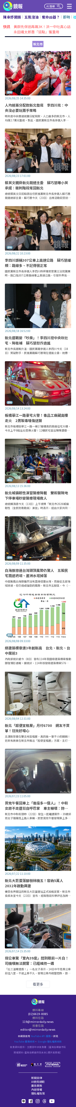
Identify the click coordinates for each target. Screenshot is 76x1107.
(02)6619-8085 (38, 1014)
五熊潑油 (31, 16)
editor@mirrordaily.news (38, 1029)
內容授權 (36, 1089)
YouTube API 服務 (41, 1036)
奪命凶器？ (51, 16)
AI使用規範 (38, 1082)
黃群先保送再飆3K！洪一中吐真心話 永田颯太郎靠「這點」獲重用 (44, 29)
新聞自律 (36, 1078)
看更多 (38, 984)
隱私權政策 (38, 1093)
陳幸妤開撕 (12, 16)
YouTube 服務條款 (24, 1041)
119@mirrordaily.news (38, 1022)
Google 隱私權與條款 (50, 1041)
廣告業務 (36, 1086)
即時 (66, 16)
